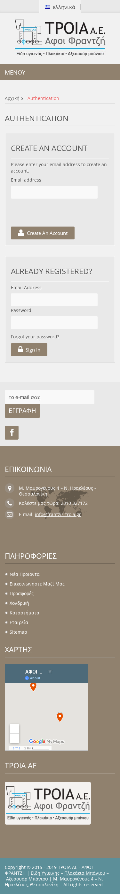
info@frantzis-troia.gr (58, 514)
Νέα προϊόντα (25, 574)
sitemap (18, 632)
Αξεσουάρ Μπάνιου (27, 879)
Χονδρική (19, 603)
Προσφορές (22, 593)
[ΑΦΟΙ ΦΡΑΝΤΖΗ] (60, 38)
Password (21, 310)
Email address (26, 180)
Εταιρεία (19, 622)
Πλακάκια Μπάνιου (84, 873)
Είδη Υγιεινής (45, 873)
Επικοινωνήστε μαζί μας (37, 584)
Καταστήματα (24, 613)
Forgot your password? (35, 337)
